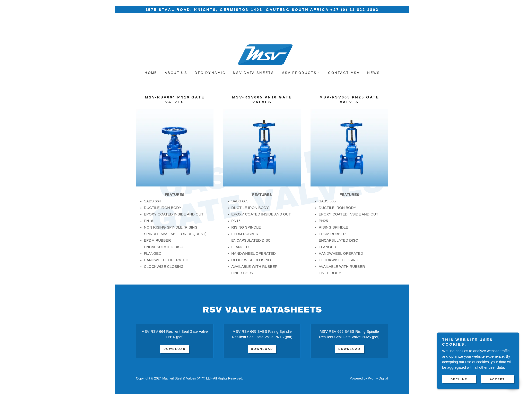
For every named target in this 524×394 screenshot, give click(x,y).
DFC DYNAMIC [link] (210, 73)
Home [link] (151, 73)
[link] (262, 45)
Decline (459, 379)
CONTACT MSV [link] (344, 73)
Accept (497, 379)
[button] (301, 72)
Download (175, 348)
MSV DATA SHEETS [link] (253, 73)
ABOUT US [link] (176, 73)
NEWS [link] (373, 73)
